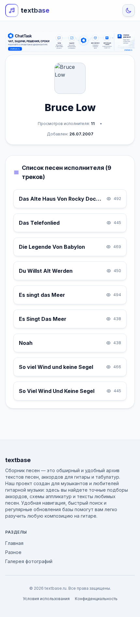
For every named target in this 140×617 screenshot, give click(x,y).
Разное (13, 552)
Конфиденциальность (96, 598)
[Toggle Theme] (128, 10)
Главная (14, 543)
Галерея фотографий (28, 561)
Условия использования (46, 598)
